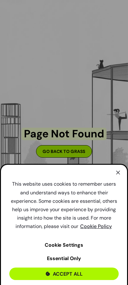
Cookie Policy (96, 226)
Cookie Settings (64, 245)
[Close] (118, 173)
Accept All (68, 274)
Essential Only (64, 258)
